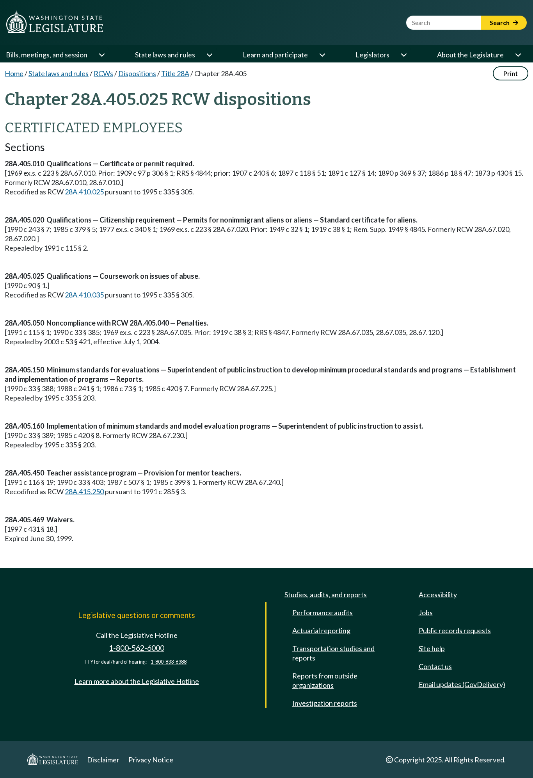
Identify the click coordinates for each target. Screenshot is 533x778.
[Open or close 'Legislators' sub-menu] (403, 54)
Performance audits (322, 612)
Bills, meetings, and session (46, 54)
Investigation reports (324, 703)
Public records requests (455, 630)
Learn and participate (275, 54)
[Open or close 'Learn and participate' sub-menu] (321, 54)
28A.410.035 (84, 294)
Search (500, 22)
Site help (432, 648)
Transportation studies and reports (333, 653)
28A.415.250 (84, 491)
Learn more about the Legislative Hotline (137, 681)
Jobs (426, 612)
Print (510, 73)
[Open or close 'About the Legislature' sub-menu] (517, 54)
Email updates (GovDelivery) (462, 684)
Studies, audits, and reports (325, 594)
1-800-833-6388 (169, 662)
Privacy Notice (150, 759)
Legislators (372, 54)
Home (14, 73)
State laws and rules (165, 54)
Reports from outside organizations (324, 680)
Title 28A (175, 73)
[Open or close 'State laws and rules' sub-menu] (209, 54)
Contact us (435, 666)
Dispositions (137, 73)
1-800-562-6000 (136, 647)
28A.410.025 (84, 191)
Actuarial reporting (321, 630)
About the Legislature (470, 54)
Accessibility (438, 594)
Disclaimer (103, 759)
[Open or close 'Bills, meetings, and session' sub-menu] (101, 54)
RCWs (103, 73)
